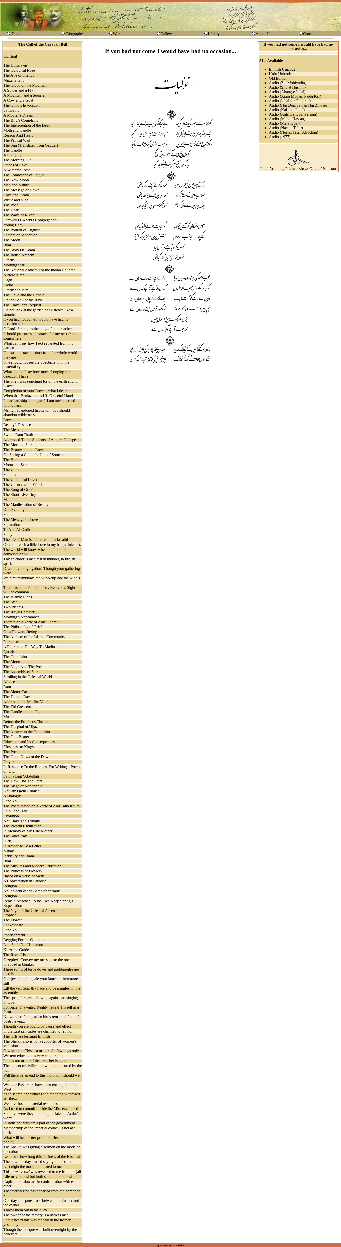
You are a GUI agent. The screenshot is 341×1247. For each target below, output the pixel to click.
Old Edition (278, 78)
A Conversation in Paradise (24, 881)
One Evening (13, 509)
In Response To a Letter (22, 846)
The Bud (10, 460)
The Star (10, 602)
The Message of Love (20, 519)
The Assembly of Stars (21, 672)
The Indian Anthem (18, 255)
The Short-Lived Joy (19, 494)
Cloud (8, 285)
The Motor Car (15, 692)
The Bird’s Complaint (20, 120)
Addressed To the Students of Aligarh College (39, 440)
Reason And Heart (18, 135)
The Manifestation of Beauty (26, 504)
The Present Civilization (22, 826)
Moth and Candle (17, 130)
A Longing (12, 155)
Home (16, 34)
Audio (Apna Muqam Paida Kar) (295, 96)
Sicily (7, 534)
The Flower (12, 920)
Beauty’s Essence (17, 425)
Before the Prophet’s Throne (25, 722)
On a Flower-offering (20, 632)
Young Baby (13, 225)
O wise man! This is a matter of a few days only (41, 1051)
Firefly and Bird (16, 290)
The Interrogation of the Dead (26, 125)
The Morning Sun (17, 160)
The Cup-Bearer (16, 737)
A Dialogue (12, 796)
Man (7, 499)
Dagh (7, 280)
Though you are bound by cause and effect (37, 1026)
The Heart (11, 210)
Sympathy (11, 110)
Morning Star (13, 265)
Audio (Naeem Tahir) (286, 128)
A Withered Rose (16, 170)
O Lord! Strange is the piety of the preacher (37, 329)
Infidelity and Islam (18, 856)
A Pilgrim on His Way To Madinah (31, 647)
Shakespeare (13, 925)
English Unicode (282, 69)
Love (7, 420)
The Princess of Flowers (22, 871)
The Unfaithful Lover (20, 479)
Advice (9, 682)
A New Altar (13, 275)
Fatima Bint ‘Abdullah (21, 776)
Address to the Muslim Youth (26, 702)
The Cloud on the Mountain (25, 85)
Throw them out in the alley (25, 1210)
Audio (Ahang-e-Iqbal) (287, 92)
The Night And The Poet (23, 667)
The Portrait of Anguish (22, 230)
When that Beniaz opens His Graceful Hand (38, 396)
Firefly (8, 260)
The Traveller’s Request (22, 305)
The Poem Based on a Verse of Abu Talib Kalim (41, 806)
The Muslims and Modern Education (32, 866)
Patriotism (11, 642)
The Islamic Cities (17, 597)
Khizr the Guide (16, 950)
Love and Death (16, 195)
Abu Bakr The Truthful (21, 821)
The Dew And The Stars (22, 781)
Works (118, 34)
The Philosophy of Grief (22, 627)
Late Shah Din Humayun (23, 945)
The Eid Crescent (17, 707)
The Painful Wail (16, 140)
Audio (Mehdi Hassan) (287, 119)
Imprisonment (14, 935)
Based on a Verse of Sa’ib (23, 876)
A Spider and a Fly (18, 90)
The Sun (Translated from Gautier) (30, 145)
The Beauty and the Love (23, 450)
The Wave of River (18, 215)
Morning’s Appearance (21, 617)
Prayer (8, 762)
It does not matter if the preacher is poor (34, 1061)
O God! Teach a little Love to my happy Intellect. (42, 544)
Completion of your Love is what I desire (35, 391)
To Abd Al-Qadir (16, 529)
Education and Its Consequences (29, 742)
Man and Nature (16, 185)
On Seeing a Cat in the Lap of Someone (34, 455)
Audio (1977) (279, 137)
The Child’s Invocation (21, 105)
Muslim (9, 717)
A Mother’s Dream (18, 115)
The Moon (11, 240)
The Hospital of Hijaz (20, 727)
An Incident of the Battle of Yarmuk (31, 891)
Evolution (11, 816)
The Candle (12, 150)
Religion (10, 886)
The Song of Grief (17, 489)
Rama (8, 687)
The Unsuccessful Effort (22, 484)
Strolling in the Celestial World (27, 677)
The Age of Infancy (18, 75)
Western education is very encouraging (33, 1056)
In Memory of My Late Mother (27, 831)
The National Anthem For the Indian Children (39, 270)
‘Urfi (7, 841)
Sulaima (9, 474)
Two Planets (13, 607)
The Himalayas (15, 65)
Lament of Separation (20, 235)
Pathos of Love (15, 165)
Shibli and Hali (15, 811)
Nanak (8, 851)
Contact (309, 34)
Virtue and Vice (15, 200)
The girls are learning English (26, 1036)
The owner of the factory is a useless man (36, 1215)
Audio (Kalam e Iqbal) (287, 110)
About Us (263, 34)
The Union (12, 470)
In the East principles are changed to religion (38, 1031)
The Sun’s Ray (15, 836)
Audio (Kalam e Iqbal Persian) (293, 114)
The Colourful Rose (19, 70)
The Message (13, 430)
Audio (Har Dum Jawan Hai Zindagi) (298, 105)
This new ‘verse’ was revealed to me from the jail (42, 1171)
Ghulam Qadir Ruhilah (21, 791)
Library (214, 34)
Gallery (166, 34)
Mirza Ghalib (13, 80)
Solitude (9, 514)
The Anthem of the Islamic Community (34, 637)
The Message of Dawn (21, 190)
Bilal (7, 245)
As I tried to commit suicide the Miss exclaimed (40, 1108)
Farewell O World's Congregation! (30, 220)
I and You (11, 801)
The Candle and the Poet (22, 712)
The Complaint (15, 657)
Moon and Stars (15, 465)
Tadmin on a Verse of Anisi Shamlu (31, 622)
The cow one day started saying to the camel (38, 1161)
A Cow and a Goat (18, 100)
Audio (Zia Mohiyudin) (287, 83)
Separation (11, 524)
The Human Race (17, 697)
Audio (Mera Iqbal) (284, 123)
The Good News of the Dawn (27, 757)
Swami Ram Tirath (18, 435)
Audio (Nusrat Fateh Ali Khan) (293, 132)
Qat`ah (8, 652)
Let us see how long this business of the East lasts (42, 1156)
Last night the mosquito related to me (32, 1166)
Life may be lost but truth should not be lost (37, 1176)
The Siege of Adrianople (22, 786)
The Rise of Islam (17, 955)
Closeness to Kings (18, 747)
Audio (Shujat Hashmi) (287, 87)
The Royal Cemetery (19, 612)
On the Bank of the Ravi (22, 300)
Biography (74, 34)
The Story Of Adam (19, 250)
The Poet (10, 205)
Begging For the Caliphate (24, 940)
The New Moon (16, 180)
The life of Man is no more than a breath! (35, 539)
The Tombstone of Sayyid (23, 175)
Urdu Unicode (280, 74)
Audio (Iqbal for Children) (290, 101)
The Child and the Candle (23, 295)
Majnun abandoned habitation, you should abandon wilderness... (36, 412)
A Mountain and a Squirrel (24, 95)
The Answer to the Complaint (26, 732)
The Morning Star (17, 445)
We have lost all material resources (30, 1103)
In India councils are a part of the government (39, 1123)
